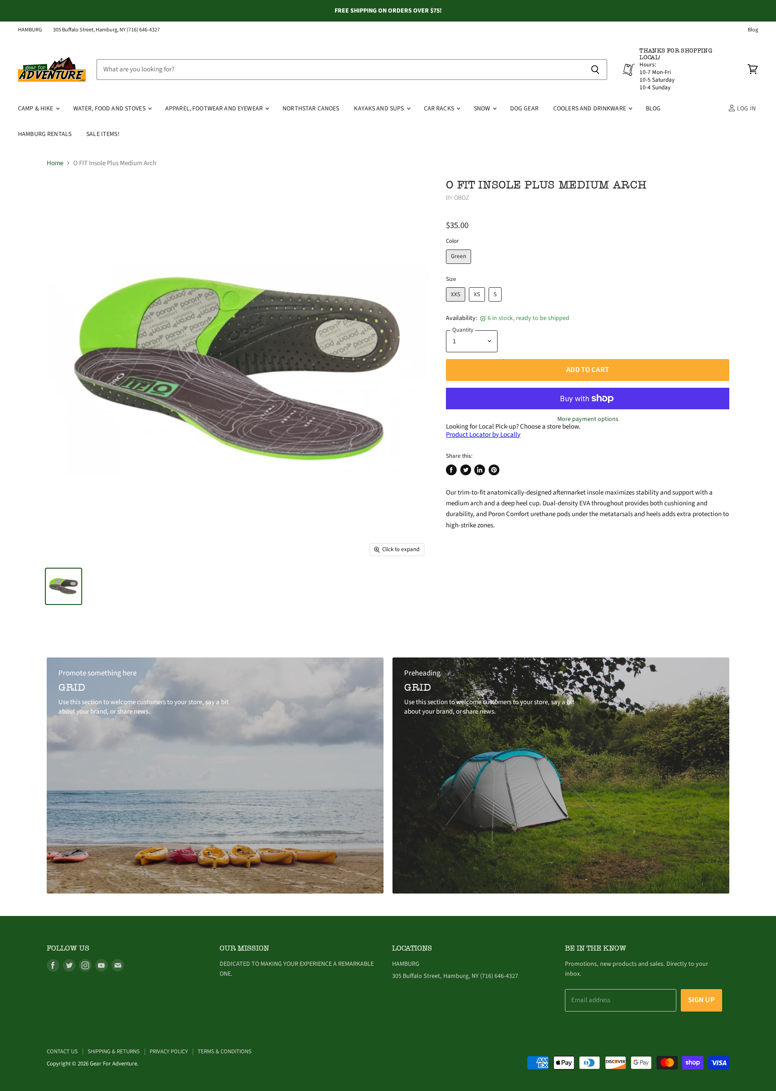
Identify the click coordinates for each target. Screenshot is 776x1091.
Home (55, 163)
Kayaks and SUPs (379, 108)
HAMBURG (30, 30)
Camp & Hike (36, 108)
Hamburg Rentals (44, 134)
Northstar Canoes (310, 108)
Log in (746, 108)
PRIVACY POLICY (169, 1051)
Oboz (462, 197)
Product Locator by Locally (483, 434)
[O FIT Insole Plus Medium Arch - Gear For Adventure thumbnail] (63, 586)
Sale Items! (102, 134)
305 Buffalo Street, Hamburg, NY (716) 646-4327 (106, 30)
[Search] (595, 69)
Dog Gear (524, 108)
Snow (483, 108)
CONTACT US (62, 1051)
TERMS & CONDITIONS (224, 1051)
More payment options (587, 419)
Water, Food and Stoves (110, 108)
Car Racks (439, 108)
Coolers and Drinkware (590, 108)
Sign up (701, 1000)
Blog (753, 30)
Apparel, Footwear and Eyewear (214, 108)
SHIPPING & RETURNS (114, 1051)
